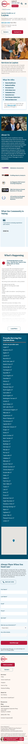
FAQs (2, 677)
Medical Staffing (10, 85)
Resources (4, 702)
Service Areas (5, 706)
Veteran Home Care (11, 99)
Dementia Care (9, 95)
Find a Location (7, 664)
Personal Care (9, 87)
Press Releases (5, 726)
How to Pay (4, 685)
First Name (4, 589)
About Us (3, 692)
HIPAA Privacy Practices (15, 728)
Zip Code (3, 618)
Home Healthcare (10, 83)
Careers (5, 32)
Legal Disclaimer (5, 729)
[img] (5, 4)
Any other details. (5, 632)
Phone (2, 611)
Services (3, 674)
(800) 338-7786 (5, 714)
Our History (4, 695)
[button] (13, 541)
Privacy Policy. (10, 650)
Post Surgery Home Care (12, 97)
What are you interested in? (8, 625)
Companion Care (10, 92)
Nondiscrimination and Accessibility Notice (12, 731)
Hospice (3, 682)
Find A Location (6, 9)
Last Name (4, 596)
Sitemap (12, 729)
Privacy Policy (4, 728)
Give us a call (11, 105)
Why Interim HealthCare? (7, 697)
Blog (2, 704)
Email (2, 603)
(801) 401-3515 (5, 22)
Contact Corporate (6, 718)
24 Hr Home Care (10, 90)
